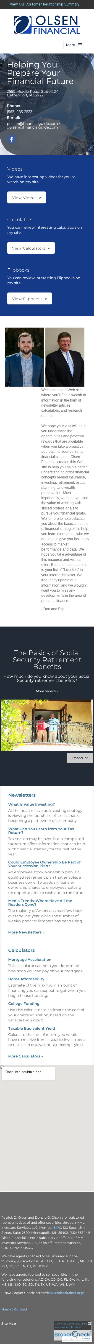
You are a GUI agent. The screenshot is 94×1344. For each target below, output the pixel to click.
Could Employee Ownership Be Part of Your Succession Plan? (44, 864)
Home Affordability (26, 979)
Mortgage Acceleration (29, 959)
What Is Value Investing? (31, 804)
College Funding (23, 1003)
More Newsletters (26, 932)
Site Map (8, 1324)
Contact (20, 1309)
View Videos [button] (24, 198)
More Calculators (25, 1056)
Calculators (21, 950)
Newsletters (22, 795)
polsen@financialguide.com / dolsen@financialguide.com (33, 125)
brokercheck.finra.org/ (65, 1293)
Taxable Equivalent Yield (31, 1028)
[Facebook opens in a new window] (11, 139)
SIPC (57, 1228)
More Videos (47, 691)
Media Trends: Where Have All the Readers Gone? (40, 903)
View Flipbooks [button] (27, 299)
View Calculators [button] (28, 248)
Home (6, 1309)
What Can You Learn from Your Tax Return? (41, 831)
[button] (74, 45)
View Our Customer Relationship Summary (44, 4)
